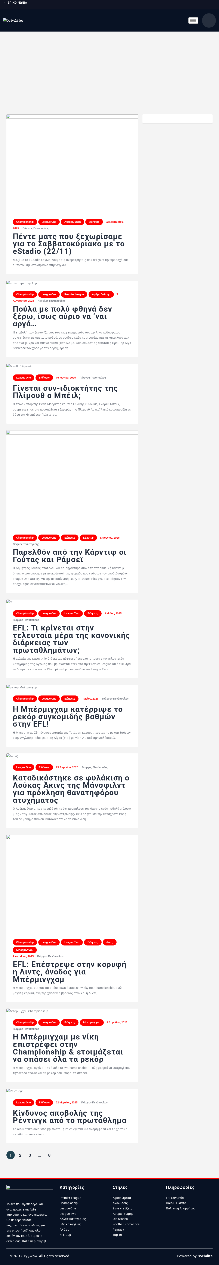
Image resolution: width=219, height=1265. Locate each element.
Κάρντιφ (88, 537)
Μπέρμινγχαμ (24, 949)
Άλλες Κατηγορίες (73, 1219)
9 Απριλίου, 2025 (23, 956)
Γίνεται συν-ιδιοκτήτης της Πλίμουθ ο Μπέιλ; (65, 392)
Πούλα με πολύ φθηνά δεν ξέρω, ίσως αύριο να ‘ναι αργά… (62, 316)
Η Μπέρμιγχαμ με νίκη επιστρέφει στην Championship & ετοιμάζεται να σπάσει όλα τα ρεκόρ (68, 1048)
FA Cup (65, 1229)
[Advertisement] (109, 64)
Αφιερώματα (72, 221)
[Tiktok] (211, 4)
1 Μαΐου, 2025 (89, 698)
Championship (25, 221)
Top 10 (117, 1234)
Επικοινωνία (175, 1198)
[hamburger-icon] (193, 20)
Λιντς (109, 942)
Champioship (69, 1203)
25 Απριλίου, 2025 (67, 767)
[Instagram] (192, 4)
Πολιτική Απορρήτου (181, 1208)
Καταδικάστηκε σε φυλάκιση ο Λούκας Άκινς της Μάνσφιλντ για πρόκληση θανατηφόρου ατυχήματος (71, 789)
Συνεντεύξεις (122, 1208)
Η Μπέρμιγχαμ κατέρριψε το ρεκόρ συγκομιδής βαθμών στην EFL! (68, 717)
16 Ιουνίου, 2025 (66, 377)
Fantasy (118, 1229)
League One (49, 221)
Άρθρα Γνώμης (101, 294)
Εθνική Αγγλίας (71, 1224)
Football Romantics (126, 1224)
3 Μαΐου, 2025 (112, 613)
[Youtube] (201, 4)
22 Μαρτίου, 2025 (66, 1102)
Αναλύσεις (120, 1203)
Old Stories (120, 1219)
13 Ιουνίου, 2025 (110, 537)
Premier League (74, 294)
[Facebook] (182, 4)
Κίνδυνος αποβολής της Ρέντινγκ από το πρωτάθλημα (69, 1116)
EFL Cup (65, 1234)
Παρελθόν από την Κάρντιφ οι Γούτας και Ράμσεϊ (70, 555)
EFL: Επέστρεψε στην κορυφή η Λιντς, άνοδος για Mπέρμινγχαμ (69, 972)
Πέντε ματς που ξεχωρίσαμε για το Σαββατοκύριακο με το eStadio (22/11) (69, 244)
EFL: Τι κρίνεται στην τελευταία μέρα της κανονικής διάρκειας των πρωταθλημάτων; (71, 639)
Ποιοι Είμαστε (176, 1203)
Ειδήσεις (94, 221)
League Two (71, 613)
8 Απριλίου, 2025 (117, 1022)
